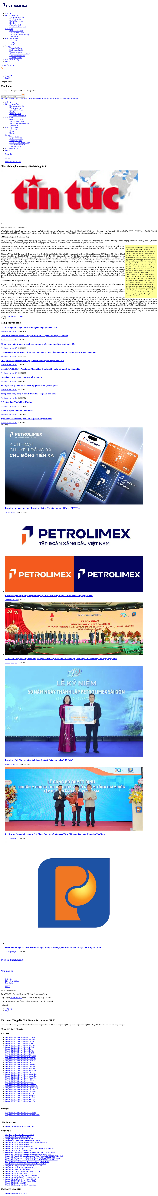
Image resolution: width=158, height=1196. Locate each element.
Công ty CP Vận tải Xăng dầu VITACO (19, 1146)
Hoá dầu (12, 23)
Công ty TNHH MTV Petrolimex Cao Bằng (20, 1041)
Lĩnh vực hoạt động (12, 15)
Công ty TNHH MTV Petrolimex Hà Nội (19, 1051)
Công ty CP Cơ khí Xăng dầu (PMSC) (18, 1169)
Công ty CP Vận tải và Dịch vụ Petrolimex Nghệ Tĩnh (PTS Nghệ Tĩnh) (30, 1152)
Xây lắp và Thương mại (17, 27)
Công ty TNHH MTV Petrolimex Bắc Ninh (20, 1039)
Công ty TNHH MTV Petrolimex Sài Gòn (19, 1080)
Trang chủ (8, 154)
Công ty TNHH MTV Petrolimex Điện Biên (20, 1095)
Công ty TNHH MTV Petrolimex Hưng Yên (20, 1055)
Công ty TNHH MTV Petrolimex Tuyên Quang (21, 1088)
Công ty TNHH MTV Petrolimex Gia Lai (19, 1047)
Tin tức (7, 46)
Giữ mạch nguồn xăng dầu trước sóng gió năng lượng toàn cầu (29, 327)
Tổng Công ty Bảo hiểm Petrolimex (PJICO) (21, 1139)
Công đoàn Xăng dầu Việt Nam (16, 1193)
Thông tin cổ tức (15, 36)
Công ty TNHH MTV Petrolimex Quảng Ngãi (21, 1074)
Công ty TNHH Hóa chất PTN (15, 1183)
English (8, 78)
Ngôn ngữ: (4, 1005)
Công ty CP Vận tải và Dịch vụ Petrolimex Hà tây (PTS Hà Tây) (27, 1162)
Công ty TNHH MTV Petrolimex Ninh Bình (20, 1070)
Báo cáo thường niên (16, 33)
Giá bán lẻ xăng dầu (8, 65)
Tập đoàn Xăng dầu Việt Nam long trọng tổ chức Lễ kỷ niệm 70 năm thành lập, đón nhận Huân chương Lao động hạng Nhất (61, 659)
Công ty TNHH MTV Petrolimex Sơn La (19, 1082)
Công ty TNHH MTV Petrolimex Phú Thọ (19, 1072)
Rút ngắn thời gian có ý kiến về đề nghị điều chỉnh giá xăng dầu (29, 385)
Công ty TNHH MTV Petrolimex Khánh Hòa (20, 1059)
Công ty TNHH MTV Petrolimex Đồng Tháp (20, 1101)
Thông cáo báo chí (15, 48)
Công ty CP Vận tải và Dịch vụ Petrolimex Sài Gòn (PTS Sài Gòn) (28, 1154)
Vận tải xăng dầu (15, 19)
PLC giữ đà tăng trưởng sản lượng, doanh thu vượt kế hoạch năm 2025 (32, 361)
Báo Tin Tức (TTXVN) (15, 316)
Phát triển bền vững (11, 38)
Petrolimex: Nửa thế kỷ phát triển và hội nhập (21, 377)
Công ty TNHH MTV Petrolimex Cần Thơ (20, 1045)
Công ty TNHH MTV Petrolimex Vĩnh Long (20, 1091)
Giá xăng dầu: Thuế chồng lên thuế (16, 402)
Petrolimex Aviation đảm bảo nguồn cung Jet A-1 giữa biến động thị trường (34, 336)
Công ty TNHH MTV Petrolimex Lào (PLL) (20, 1113)
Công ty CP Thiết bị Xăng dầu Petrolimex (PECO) (22, 1171)
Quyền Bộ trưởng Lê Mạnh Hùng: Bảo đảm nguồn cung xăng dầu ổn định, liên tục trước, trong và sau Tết (48, 352)
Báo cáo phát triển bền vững (19, 34)
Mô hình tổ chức (6, 98)
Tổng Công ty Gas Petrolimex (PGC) (18, 1137)
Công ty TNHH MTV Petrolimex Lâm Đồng (20, 1064)
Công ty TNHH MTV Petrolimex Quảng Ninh (21, 1076)
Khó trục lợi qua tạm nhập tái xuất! (17, 410)
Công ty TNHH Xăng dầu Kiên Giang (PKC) (20, 1185)
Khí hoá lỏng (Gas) (16, 21)
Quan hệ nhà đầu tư (16, 31)
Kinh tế (12, 44)
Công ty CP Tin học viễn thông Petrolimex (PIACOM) (23, 1166)
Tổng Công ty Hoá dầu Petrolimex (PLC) (19, 1135)
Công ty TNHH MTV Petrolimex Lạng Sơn (20, 1066)
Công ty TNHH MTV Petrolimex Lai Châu (20, 1061)
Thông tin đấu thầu (15, 58)
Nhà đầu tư (9, 29)
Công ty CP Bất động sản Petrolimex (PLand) (20, 1179)
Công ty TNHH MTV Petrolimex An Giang (20, 1037)
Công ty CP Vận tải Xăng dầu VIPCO (18, 1144)
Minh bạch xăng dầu (16, 50)
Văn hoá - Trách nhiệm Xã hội (19, 54)
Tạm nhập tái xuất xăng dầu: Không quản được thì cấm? (26, 419)
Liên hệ (7, 61)
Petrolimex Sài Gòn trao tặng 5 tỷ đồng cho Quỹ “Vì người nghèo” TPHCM (39, 760)
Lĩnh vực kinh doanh (19, 98)
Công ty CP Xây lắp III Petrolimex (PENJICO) (21, 1175)
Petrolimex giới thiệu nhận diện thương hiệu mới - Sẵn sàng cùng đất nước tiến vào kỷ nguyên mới (49, 596)
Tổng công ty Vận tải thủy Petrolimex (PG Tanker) (23, 1140)
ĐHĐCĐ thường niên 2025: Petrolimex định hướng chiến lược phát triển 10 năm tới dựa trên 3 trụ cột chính (53, 947)
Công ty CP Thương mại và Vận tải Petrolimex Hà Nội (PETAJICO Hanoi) (31, 1160)
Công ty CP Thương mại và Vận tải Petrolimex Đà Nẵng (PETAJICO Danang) (32, 1158)
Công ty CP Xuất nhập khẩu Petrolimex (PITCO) (22, 1177)
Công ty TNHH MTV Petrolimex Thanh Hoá (20, 1084)
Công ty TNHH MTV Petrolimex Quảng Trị (20, 1078)
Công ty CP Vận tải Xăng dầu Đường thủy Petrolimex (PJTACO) (27, 1142)
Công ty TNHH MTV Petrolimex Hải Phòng (20, 1057)
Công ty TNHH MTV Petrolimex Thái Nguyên (21, 1086)
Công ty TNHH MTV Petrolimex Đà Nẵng (20, 1097)
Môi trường (13, 40)
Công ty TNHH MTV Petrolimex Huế (18, 1049)
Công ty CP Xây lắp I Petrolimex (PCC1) (19, 1173)
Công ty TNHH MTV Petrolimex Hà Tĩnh (19, 1053)
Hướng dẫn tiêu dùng (44, 98)
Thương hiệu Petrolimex (69, 98)
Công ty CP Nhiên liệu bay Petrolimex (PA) (20, 1126)
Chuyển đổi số (56, 98)
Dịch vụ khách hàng (12, 60)
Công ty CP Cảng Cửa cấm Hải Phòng (18, 1150)
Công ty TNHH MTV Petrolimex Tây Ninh (20, 1089)
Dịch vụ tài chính (15, 25)
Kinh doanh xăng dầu (16, 17)
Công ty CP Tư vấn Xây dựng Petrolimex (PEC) (21, 1167)
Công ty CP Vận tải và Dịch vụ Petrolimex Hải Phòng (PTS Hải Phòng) (29, 1148)
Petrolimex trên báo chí (17, 56)
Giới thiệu (8, 13)
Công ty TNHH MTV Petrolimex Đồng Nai (20, 1099)
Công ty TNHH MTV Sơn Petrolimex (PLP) (20, 1181)
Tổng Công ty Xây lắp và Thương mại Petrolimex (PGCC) (25, 1164)
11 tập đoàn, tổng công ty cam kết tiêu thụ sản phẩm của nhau (28, 394)
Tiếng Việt (9, 76)
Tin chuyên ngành (15, 52)
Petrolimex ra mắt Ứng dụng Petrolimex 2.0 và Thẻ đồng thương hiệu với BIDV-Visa (42, 508)
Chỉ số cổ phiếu (31, 98)
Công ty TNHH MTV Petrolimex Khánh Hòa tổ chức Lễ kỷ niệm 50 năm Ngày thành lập (40, 369)
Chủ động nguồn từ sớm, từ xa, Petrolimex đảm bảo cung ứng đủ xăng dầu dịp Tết (38, 344)
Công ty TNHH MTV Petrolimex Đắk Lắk (20, 1093)
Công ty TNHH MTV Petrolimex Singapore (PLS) (22, 1115)
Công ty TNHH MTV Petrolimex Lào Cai (19, 1062)
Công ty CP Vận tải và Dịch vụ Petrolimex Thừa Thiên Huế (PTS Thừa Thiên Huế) (34, 1156)
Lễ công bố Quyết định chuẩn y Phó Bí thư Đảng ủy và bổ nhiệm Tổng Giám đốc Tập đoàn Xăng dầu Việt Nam (55, 834)
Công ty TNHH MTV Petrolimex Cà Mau (19, 1043)
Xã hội (11, 42)
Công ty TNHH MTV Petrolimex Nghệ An (20, 1068)
